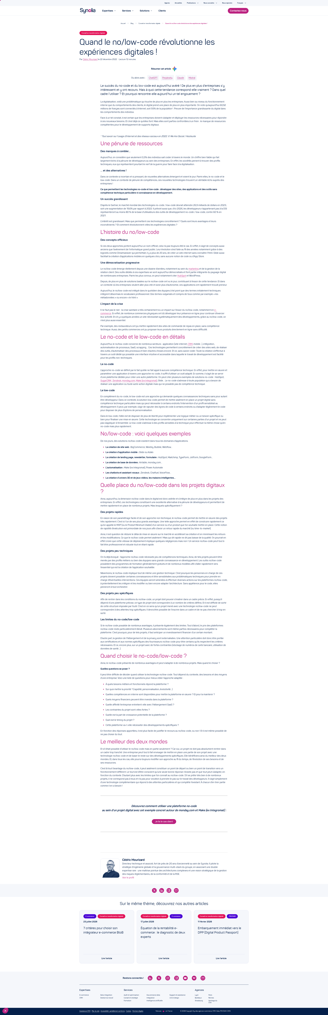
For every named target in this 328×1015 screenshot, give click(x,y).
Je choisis (16, 1002)
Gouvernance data (153, 995)
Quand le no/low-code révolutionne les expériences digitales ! (186, 23)
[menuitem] (109, 10)
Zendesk (116, 380)
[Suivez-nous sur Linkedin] (150, 978)
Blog (132, 23)
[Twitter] (154, 890)
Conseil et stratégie (131, 998)
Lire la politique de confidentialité (16, 994)
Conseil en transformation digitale (149, 23)
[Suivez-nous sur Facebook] (176, 978)
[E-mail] (176, 890)
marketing (194, 268)
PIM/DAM (232, 916)
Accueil (123, 23)
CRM (190, 344)
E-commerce (90, 916)
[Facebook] (169, 890)
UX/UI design (174, 998)
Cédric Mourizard (90, 59)
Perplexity (167, 77)
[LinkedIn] (162, 890)
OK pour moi (42, 1002)
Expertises (84, 990)
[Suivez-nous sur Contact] (203, 978)
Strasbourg (199, 1001)
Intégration (151, 998)
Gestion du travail (106, 998)
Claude (180, 77)
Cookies (128, 1011)
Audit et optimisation (131, 995)
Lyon (196, 995)
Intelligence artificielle (155, 1001)
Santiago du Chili (212, 1002)
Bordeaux (198, 998)
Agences (199, 990)
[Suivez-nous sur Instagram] (168, 978)
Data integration (106, 995)
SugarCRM (105, 380)
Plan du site (95, 1011)
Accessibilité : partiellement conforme (113, 1011)
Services (128, 990)
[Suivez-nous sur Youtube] (185, 978)
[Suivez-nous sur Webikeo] (194, 978)
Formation (127, 1001)
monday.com (128, 380)
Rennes (211, 998)
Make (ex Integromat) (146, 380)
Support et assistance (177, 995)
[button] (5, 1011)
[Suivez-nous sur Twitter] (159, 978)
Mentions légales (137, 1011)
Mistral (192, 77)
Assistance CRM (84, 1011)
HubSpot (181, 275)
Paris (210, 995)
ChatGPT (153, 77)
